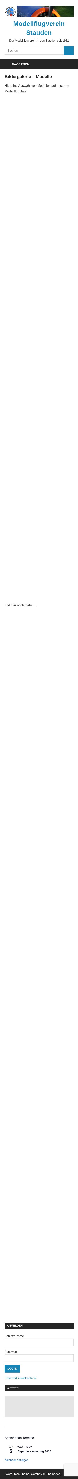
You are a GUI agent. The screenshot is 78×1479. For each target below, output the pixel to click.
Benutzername (14, 1336)
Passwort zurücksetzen (20, 1378)
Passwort (11, 1351)
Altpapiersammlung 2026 (34, 1451)
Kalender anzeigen (16, 1460)
